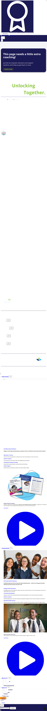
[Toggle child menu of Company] (8, 343)
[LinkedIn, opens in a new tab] (23, 249)
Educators (5, 335)
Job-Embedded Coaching (9, 339)
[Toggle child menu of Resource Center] (11, 328)
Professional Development (9, 593)
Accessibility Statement (31, 370)
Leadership (7, 348)
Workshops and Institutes (10, 337)
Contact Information (9, 351)
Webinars (6, 331)
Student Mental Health (9, 325)
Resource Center (6, 328)
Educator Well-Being (9, 341)
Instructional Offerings (9, 323)
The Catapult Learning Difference (11, 345)
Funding (6, 333)
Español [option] (3, 702)
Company (4, 343)
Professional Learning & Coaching (11, 462)
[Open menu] (2, 40)
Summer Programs (8, 324)
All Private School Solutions (10, 581)
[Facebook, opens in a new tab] (23, 210)
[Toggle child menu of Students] (8, 320)
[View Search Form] (3, 37)
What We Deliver (8, 346)
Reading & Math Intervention (10, 588)
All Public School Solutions (10, 449)
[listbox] (23, 701)
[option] (24, 702)
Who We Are (4, 678)
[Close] (46, 0)
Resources (4, 687)
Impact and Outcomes (9, 350)
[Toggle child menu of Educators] (9, 335)
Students (4, 320)
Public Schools (5, 315)
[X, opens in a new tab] (23, 295)
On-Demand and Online (9, 340)
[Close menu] (0, 373)
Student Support (7, 466)
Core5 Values (7, 349)
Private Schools (6, 316)
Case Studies (7, 332)
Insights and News (8, 330)
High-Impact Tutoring (9, 322)
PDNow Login (6, 696)
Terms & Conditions (43, 370)
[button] (45, 709)
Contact (3, 699)
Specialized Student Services (9, 600)
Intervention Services (7, 318)
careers (3, 698)
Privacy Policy (37, 370)
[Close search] (2, 705)
